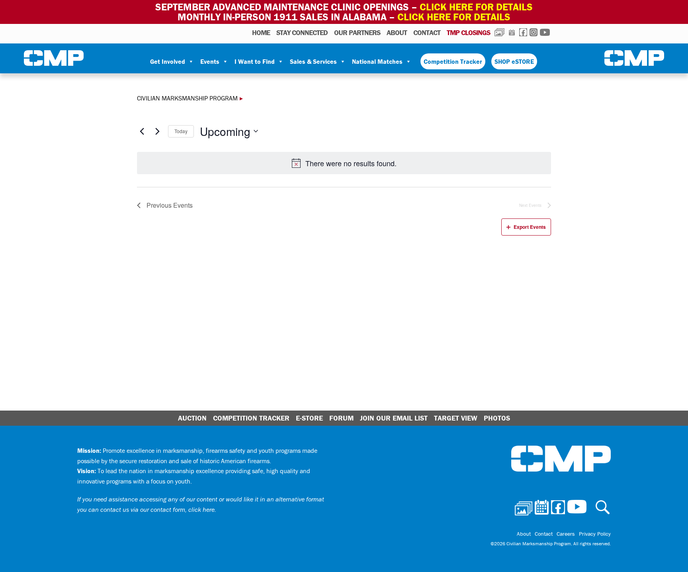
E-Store (309, 418)
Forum (341, 418)
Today (181, 131)
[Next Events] (157, 131)
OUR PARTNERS (357, 32)
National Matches (377, 61)
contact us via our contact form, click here (157, 509)
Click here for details (476, 7)
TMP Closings (468, 32)
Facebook (523, 32)
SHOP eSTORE (514, 61)
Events (209, 61)
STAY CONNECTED (302, 32)
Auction (192, 418)
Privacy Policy (595, 533)
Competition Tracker (453, 61)
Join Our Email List (394, 418)
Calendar (512, 32)
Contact (426, 32)
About (397, 32)
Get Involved (167, 61)
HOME (261, 32)
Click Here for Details (453, 17)
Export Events (530, 226)
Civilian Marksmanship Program (54, 58)
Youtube (545, 32)
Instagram (534, 32)
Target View (455, 418)
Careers (566, 533)
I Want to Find (255, 61)
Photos (499, 32)
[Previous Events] (142, 131)
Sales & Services (313, 61)
